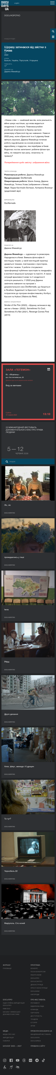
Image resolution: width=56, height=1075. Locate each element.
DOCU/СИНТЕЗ (36, 981)
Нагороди (35, 994)
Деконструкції (37, 984)
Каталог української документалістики (11, 1013)
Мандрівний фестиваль (41, 1034)
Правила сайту (38, 1046)
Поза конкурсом (38, 971)
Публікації (7, 968)
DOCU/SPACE (36, 1041)
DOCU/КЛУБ (35, 1037)
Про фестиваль (38, 999)
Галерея (6, 1041)
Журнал (6, 965)
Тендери (34, 1019)
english (16, 3)
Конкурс (34, 968)
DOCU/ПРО (35, 978)
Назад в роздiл (9, 39)
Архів (33, 1026)
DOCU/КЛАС (35, 991)
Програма (35, 965)
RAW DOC (6, 1008)
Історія (34, 1022)
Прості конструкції (39, 988)
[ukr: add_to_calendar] (48, 369)
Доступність (36, 1016)
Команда (34, 1009)
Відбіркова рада (37, 1006)
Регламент (35, 1003)
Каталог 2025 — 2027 (12, 1046)
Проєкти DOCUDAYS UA (41, 1031)
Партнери (35, 1012)
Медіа (5, 1031)
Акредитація (8, 1037)
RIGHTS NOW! (36, 975)
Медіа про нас (9, 1034)
